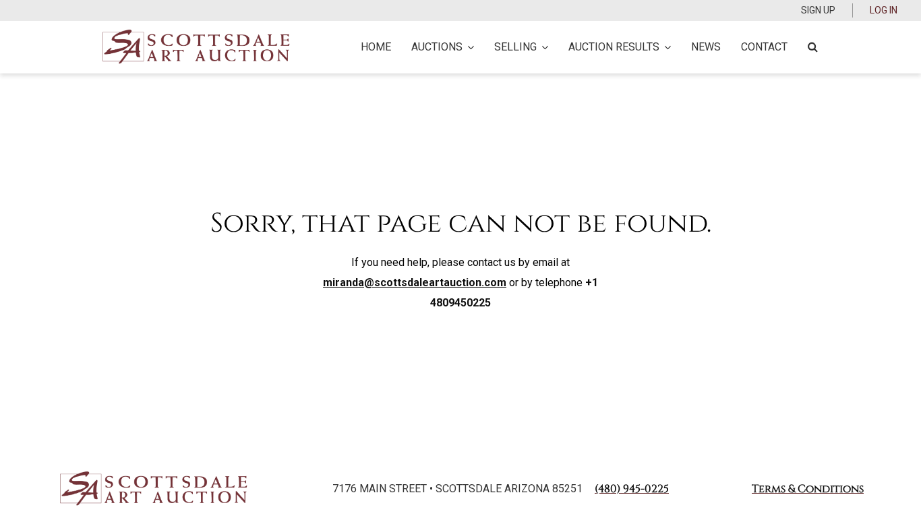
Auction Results (613, 46)
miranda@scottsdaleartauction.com (414, 282)
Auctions (437, 46)
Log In (883, 10)
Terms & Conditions (808, 489)
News (706, 46)
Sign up (818, 10)
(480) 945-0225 (632, 489)
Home (376, 46)
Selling (515, 46)
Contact (764, 46)
